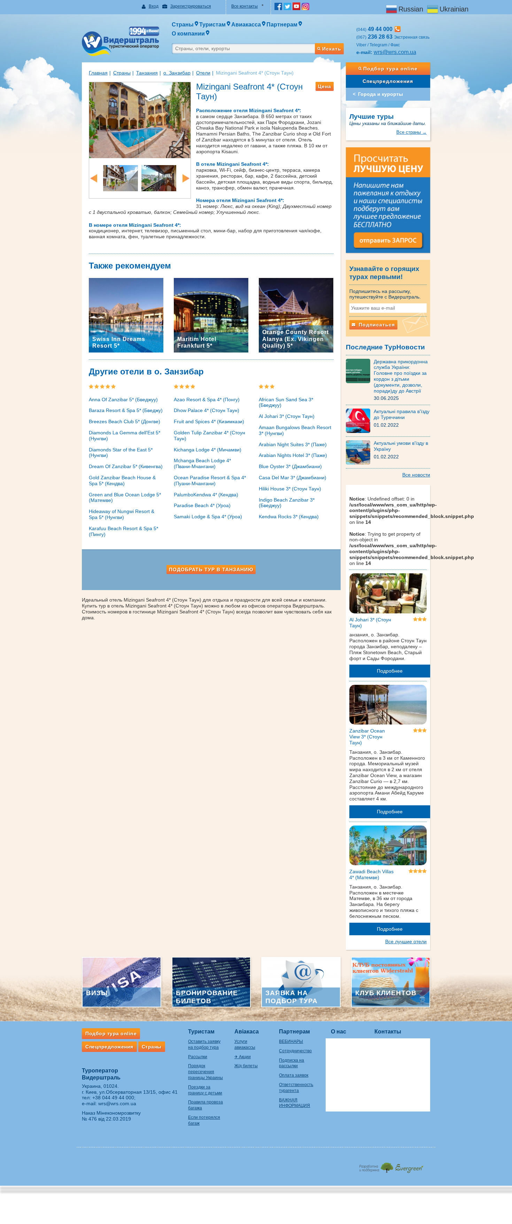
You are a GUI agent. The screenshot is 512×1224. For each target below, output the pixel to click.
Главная (98, 73)
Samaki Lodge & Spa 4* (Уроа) (208, 516)
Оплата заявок (293, 1075)
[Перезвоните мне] (398, 29)
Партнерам (294, 1032)
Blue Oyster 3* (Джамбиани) (290, 466)
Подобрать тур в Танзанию (211, 569)
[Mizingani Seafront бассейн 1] (140, 119)
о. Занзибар (177, 73)
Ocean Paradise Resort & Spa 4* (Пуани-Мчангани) (210, 480)
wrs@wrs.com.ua (395, 52)
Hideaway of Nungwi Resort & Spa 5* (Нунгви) (121, 514)
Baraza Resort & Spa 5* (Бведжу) (126, 410)
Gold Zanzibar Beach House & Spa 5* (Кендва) (122, 480)
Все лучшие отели (406, 941)
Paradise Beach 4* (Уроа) (202, 505)
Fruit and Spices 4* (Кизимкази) (209, 421)
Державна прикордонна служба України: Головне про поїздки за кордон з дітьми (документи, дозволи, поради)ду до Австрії (401, 376)
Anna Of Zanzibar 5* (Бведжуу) (123, 399)
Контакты (387, 1032)
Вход (153, 6)
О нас (338, 1032)
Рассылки (197, 1056)
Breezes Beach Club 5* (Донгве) (124, 421)
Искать (331, 49)
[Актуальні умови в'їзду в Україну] (360, 452)
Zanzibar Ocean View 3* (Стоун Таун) (367, 736)
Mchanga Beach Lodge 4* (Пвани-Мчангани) (202, 463)
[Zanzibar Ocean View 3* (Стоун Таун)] (388, 706)
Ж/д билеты (246, 1065)
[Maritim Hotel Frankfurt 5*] (211, 315)
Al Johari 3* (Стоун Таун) (287, 416)
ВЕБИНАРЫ (291, 1041)
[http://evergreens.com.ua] (391, 1166)
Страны (122, 73)
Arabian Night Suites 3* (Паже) (293, 444)
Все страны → (411, 132)
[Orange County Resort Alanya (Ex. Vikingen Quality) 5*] (296, 315)
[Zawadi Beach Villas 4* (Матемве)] (388, 847)
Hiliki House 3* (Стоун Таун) (290, 488)
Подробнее (390, 671)
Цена (324, 86)
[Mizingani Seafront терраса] (158, 177)
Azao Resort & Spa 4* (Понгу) (207, 399)
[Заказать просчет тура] (388, 203)
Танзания (147, 73)
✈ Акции (242, 1056)
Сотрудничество (295, 1050)
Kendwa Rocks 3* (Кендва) (289, 516)
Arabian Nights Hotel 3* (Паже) (293, 455)
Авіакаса (246, 1032)
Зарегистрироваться (190, 6)
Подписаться (376, 324)
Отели (203, 73)
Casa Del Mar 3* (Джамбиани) (292, 477)
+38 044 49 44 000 (113, 1097)
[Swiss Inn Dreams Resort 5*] (126, 315)
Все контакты (244, 6)
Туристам (201, 1032)
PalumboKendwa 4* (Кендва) (206, 494)
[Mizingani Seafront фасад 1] (120, 177)
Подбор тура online (390, 68)
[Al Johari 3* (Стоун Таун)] (388, 594)
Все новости (416, 475)
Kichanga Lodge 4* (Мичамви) (207, 449)
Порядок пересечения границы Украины (205, 1071)
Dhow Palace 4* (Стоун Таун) (206, 410)
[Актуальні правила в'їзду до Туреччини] (360, 420)
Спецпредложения (388, 81)
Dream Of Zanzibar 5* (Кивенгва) (126, 466)
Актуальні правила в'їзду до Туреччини (401, 414)
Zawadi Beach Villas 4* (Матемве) (371, 874)
